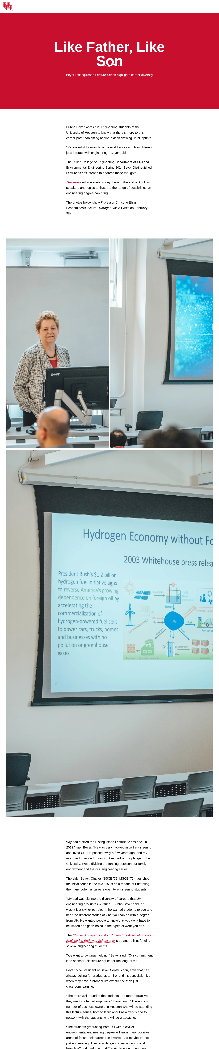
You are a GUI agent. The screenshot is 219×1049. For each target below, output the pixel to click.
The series (73, 182)
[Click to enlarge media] (57, 343)
